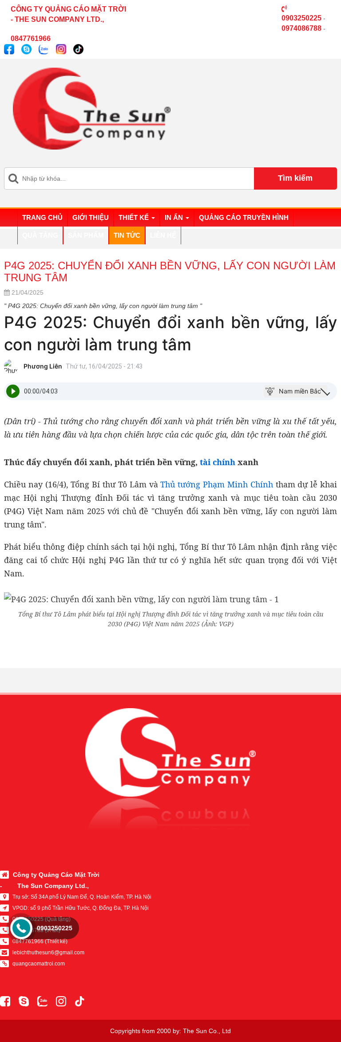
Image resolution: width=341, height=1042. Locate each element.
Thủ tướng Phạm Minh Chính (216, 484)
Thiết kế (135, 217)
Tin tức (127, 235)
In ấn (175, 217)
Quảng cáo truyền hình (244, 217)
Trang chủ (42, 217)
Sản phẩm (86, 235)
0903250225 (54, 928)
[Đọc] (13, 391)
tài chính (217, 462)
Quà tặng (40, 235)
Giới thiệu (90, 217)
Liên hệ (163, 235)
